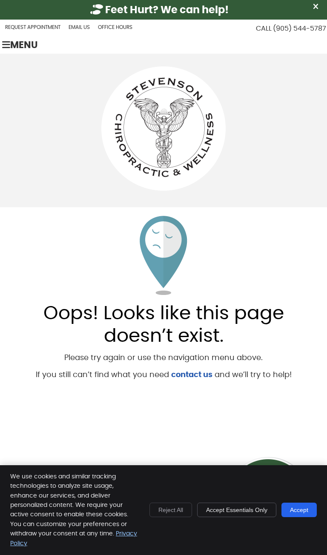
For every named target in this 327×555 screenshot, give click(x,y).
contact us (191, 375)
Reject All (170, 509)
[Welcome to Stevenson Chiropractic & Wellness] (163, 188)
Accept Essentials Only (236, 509)
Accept (299, 509)
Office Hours (115, 27)
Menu (24, 45)
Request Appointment (32, 27)
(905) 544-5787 (299, 28)
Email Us (79, 27)
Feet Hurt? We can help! (166, 10)
